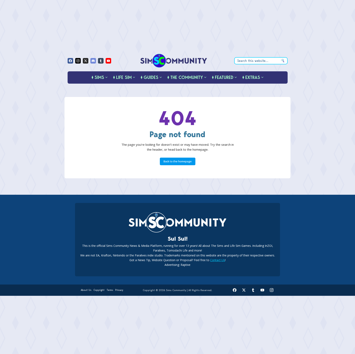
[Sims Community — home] (173, 61)
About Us (86, 290)
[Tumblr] (101, 61)
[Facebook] (70, 61)
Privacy (119, 290)
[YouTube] (108, 61)
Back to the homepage (178, 161)
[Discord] (93, 61)
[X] (85, 61)
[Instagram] (78, 61)
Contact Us (217, 260)
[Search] (283, 61)
